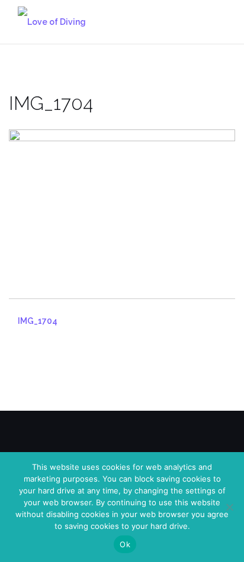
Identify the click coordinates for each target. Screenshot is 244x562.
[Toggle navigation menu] (223, 21)
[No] (229, 507)
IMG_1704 (37, 321)
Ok (125, 544)
